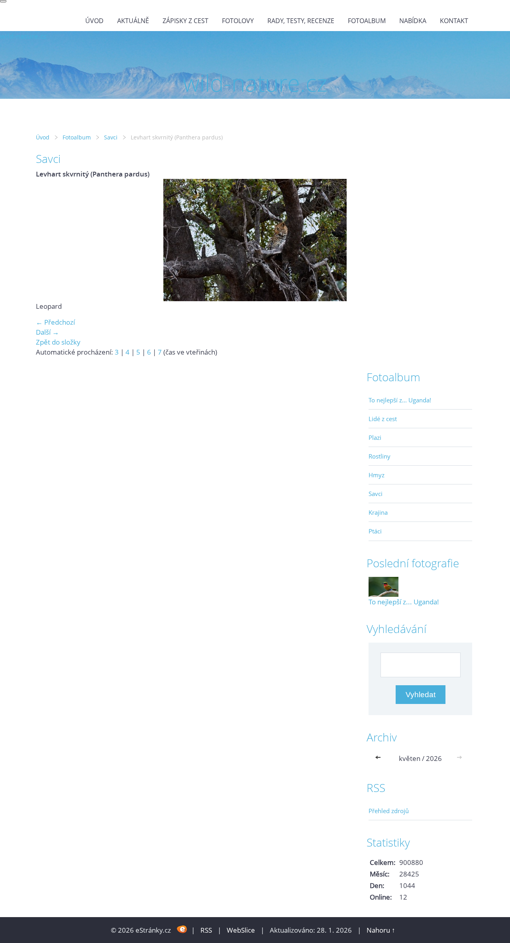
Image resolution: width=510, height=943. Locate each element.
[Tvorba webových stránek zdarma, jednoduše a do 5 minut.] (182, 929)
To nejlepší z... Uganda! (400, 400)
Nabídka (412, 20)
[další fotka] (461, 240)
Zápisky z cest (185, 20)
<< (380, 758)
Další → (47, 332)
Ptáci (375, 531)
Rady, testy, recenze (300, 20)
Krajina (378, 512)
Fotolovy (238, 20)
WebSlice (241, 930)
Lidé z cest (383, 419)
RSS (206, 930)
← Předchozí (55, 322)
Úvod (94, 20)
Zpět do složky (58, 342)
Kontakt (454, 20)
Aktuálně (133, 20)
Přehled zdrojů (389, 811)
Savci (111, 137)
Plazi (375, 437)
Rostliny (379, 456)
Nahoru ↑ (381, 930)
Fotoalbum (367, 20)
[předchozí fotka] (49, 240)
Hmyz (376, 475)
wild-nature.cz (23, 36)
